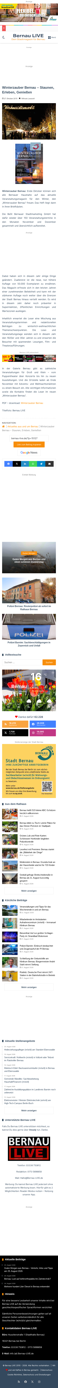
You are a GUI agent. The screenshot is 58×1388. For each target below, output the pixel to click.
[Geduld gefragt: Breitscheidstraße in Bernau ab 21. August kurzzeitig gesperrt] (10, 878)
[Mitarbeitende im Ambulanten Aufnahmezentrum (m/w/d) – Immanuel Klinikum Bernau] (10, 923)
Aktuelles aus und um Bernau (22, 426)
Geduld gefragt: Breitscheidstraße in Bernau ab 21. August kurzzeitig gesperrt (36, 878)
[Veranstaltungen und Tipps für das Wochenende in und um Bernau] (10, 910)
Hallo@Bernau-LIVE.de (31, 1178)
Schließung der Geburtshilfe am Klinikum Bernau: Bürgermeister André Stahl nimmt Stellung (37, 961)
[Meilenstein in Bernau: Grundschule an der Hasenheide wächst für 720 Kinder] (10, 866)
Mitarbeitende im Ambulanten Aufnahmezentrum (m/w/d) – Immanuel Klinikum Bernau (38, 922)
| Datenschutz (46, 1370)
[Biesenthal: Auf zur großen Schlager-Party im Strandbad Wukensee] (10, 937)
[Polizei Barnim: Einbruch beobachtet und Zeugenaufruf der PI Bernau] (10, 949)
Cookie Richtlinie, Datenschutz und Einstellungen (29, 1374)
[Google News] (29, 453)
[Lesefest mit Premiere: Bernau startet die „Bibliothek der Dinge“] (10, 853)
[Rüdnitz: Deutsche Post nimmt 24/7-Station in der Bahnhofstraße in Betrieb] (10, 976)
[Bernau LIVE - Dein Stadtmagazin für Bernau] (28, 37)
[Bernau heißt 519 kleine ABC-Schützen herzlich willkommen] (10, 814)
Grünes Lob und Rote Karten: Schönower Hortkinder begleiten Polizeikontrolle (34, 838)
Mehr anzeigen (29, 890)
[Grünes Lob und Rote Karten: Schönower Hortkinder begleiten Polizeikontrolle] (10, 839)
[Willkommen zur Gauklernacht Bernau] (28, 75)
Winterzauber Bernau (32, 403)
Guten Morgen (29, 553)
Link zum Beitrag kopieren (29, 444)
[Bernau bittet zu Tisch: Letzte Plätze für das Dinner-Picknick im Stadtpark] (10, 826)
